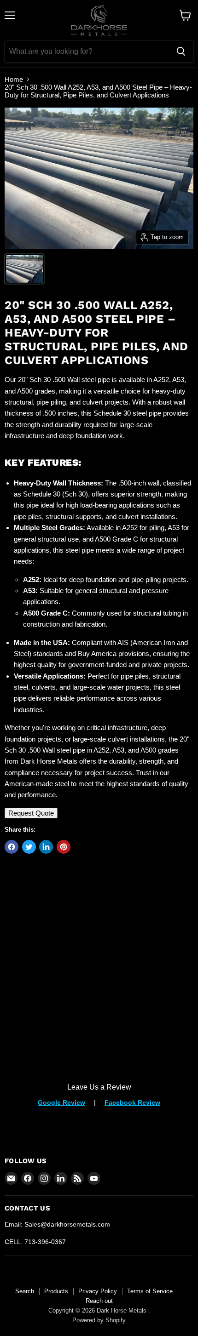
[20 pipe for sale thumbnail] (24, 269)
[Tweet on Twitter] (29, 847)
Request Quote (31, 813)
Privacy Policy (97, 1291)
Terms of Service (150, 1291)
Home (14, 79)
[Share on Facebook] (11, 847)
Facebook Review (132, 1102)
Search (24, 1291)
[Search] (181, 51)
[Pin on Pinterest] (63, 847)
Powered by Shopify (99, 1320)
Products (56, 1291)
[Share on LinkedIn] (46, 847)
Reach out (99, 1300)
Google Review (61, 1102)
